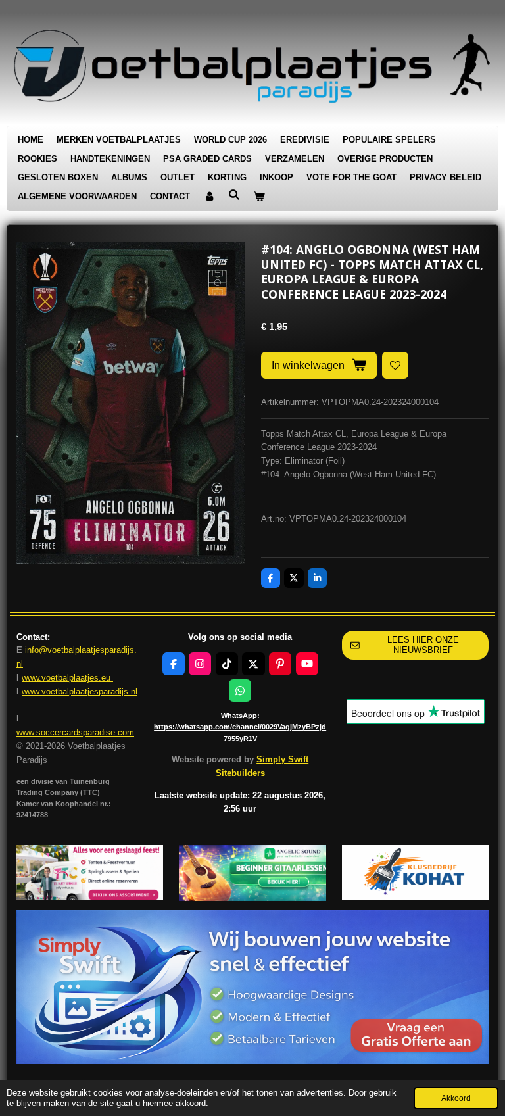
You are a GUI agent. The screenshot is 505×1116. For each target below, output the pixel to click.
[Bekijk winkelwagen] (259, 196)
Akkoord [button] (456, 1098)
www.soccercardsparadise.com (75, 732)
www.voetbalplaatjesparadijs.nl (79, 691)
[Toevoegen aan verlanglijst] (395, 365)
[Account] (209, 196)
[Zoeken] (234, 195)
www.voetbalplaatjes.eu (67, 678)
